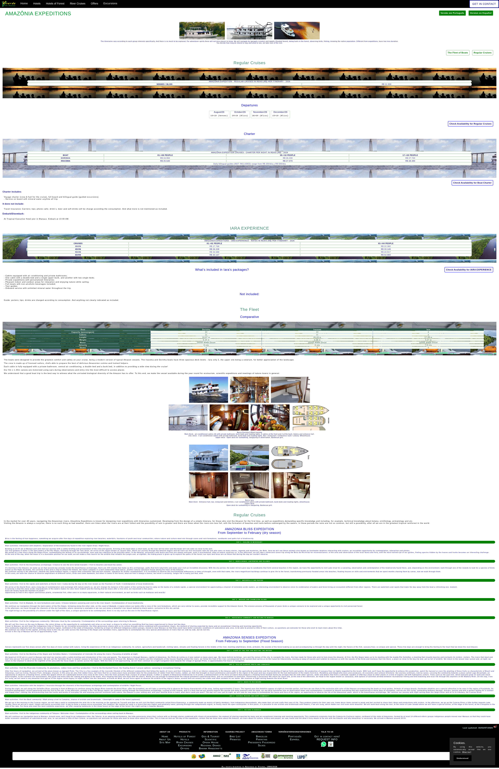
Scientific (211, 739)
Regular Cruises (483, 53)
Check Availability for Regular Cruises (470, 124)
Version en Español (481, 13)
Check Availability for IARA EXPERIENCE (469, 270)
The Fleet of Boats (458, 53)
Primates (235, 739)
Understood (462, 758)
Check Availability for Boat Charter (472, 183)
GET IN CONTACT (484, 3)
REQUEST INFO (327, 739)
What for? (466, 752)
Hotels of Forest (55, 3)
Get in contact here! (327, 736)
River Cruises (77, 3)
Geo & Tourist (211, 736)
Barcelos (261, 736)
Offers (94, 3)
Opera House (211, 742)
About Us (165, 739)
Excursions (110, 3)
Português (294, 736)
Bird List (235, 736)
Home (24, 3)
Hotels (37, 3)
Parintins (261, 739)
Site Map (164, 742)
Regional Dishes (211, 745)
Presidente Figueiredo (261, 742)
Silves (261, 745)
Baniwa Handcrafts (210, 748)
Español (295, 739)
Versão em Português (452, 13)
